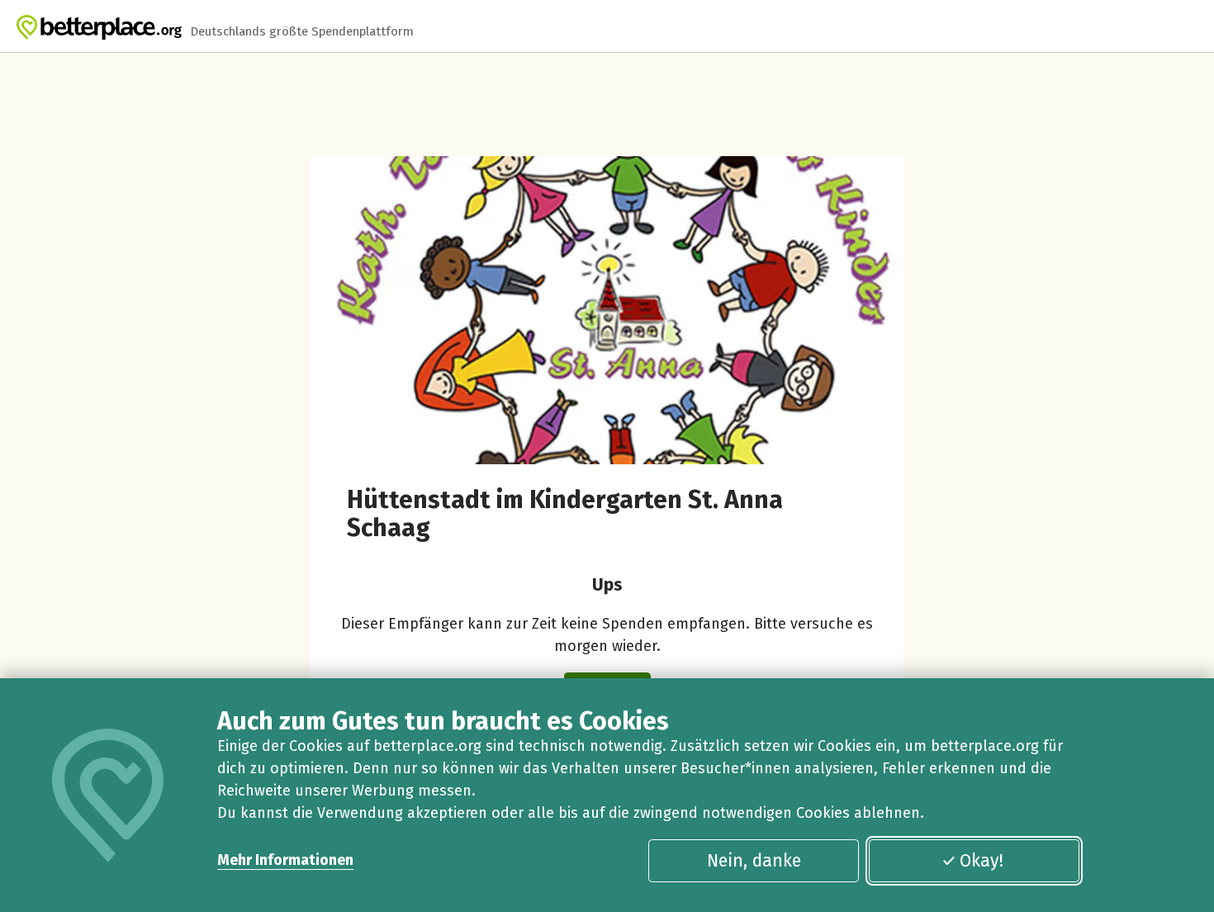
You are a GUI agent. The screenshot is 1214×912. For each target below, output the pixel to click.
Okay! (981, 861)
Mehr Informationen (285, 860)
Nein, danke (754, 861)
